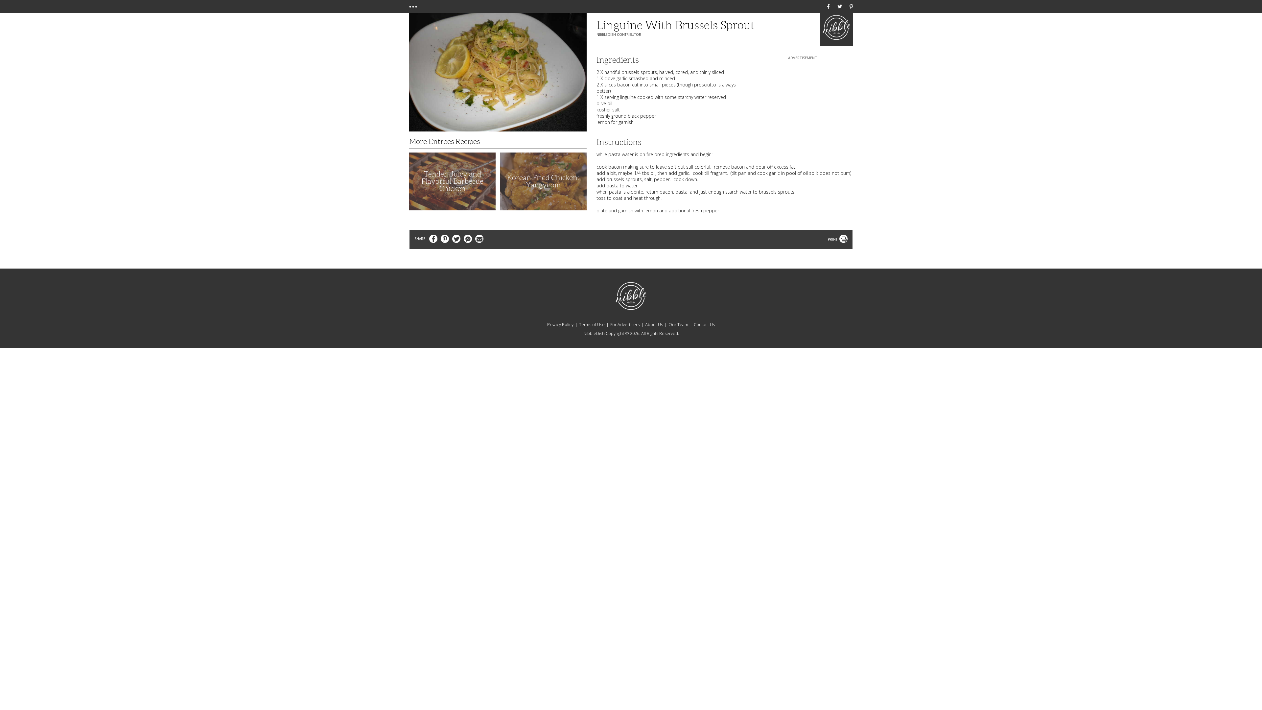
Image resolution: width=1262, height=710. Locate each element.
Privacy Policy (560, 324)
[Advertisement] (802, 102)
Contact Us (704, 324)
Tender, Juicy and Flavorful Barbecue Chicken (452, 181)
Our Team (678, 324)
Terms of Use (592, 324)
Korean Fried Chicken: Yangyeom (543, 181)
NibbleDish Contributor (618, 34)
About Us (654, 324)
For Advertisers (625, 324)
